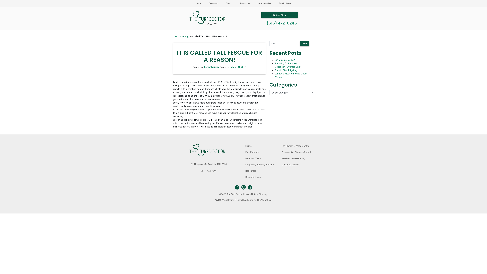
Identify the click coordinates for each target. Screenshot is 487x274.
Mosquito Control (290, 164)
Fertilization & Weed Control (295, 146)
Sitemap (263, 194)
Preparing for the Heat (286, 63)
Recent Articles (264, 3)
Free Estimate (285, 3)
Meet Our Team (253, 158)
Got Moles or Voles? (285, 60)
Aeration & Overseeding (293, 158)
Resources (245, 3)
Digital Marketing (245, 200)
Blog (185, 36)
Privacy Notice (250, 194)
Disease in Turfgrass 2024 (288, 66)
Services (213, 3)
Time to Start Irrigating (286, 70)
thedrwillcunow (211, 67)
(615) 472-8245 (282, 23)
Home (198, 3)
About (228, 3)
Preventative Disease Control (296, 152)
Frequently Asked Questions (259, 164)
